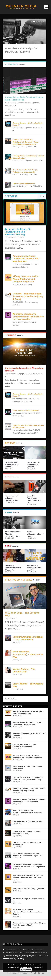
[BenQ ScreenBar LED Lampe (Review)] (8, 890)
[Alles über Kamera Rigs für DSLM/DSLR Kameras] (14, 522)
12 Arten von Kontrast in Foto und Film (34, 567)
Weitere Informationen (34, 967)
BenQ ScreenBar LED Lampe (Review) (28, 889)
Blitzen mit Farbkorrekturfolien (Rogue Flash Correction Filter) (29, 924)
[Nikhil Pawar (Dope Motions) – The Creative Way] (8, 638)
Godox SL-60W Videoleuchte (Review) (33, 464)
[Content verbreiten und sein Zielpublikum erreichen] (25, 351)
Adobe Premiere (24, 103)
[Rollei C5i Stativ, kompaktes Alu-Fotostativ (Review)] (14, 452)
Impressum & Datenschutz (17, 973)
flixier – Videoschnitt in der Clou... (35, 534)
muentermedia (14, 374)
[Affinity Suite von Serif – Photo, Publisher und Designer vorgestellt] (8, 277)
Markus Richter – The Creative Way (24, 670)
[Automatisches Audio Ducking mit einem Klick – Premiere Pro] (25, 80)
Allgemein (35, 103)
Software (8, 106)
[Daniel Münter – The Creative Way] (8, 685)
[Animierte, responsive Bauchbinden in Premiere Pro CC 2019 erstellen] (8, 315)
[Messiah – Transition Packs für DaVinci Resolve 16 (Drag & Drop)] (8, 295)
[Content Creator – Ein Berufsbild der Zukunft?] (8, 124)
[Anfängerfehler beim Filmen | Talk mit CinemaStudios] (8, 157)
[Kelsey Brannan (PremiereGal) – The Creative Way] (8, 653)
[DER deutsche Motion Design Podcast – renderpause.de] (8, 171)
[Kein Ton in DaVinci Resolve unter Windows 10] (8, 844)
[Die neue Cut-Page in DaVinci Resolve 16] (8, 900)
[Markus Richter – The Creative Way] (8, 670)
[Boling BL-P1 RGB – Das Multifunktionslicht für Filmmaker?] (8, 812)
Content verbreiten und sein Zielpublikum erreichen (24, 745)
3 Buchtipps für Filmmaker (24, 184)
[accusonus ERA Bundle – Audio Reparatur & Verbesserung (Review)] (8, 855)
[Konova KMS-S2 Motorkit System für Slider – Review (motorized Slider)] (8, 779)
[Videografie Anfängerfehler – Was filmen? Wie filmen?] (8, 833)
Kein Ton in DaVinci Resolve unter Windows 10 (27, 843)
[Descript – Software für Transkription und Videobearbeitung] (25, 212)
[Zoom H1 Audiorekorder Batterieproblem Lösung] (35, 486)
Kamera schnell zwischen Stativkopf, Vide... (12, 498)
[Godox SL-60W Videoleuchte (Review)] (35, 452)
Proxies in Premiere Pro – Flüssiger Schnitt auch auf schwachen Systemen (29, 865)
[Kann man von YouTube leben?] (8, 412)
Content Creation (19, 433)
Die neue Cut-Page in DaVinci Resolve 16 (29, 900)
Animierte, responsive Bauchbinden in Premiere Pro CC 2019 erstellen (28, 317)
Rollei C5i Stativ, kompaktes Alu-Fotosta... (12, 464)
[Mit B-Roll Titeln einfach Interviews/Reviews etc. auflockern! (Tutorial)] (8, 911)
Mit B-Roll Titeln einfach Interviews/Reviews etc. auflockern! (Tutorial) (27, 912)
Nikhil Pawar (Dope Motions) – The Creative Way (28, 638)
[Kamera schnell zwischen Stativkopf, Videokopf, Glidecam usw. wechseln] (14, 486)
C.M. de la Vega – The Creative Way (27, 821)
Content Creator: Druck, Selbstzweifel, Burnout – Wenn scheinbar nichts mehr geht (25, 142)
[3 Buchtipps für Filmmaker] (8, 185)
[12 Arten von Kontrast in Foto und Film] (35, 555)
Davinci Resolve (31, 302)
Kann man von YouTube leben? (26, 411)
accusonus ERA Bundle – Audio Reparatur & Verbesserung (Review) (27, 854)
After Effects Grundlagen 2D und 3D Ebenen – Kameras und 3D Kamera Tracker (28, 877)
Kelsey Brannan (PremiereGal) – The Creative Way (28, 654)
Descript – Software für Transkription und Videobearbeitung (18, 232)
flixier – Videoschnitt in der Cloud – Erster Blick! (27, 767)
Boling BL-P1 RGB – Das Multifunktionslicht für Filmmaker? (27, 811)
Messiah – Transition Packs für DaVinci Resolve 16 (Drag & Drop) (28, 296)
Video (36, 161)
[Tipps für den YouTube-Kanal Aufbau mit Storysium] (8, 426)
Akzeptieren (26, 970)
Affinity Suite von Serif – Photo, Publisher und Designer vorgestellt (25, 279)
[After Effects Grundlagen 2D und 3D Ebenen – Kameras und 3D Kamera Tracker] (8, 877)
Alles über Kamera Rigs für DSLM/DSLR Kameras (29, 734)
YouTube (36, 128)
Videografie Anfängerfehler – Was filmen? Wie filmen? (27, 832)
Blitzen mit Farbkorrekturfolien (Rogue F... (13, 567)
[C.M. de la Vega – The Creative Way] (25, 596)
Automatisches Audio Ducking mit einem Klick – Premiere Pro (26, 259)
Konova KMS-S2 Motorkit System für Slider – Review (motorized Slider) (28, 778)
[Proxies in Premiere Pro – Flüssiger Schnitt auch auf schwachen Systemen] (8, 866)
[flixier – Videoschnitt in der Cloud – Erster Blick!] (35, 522)
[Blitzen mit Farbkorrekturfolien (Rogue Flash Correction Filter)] (14, 555)
